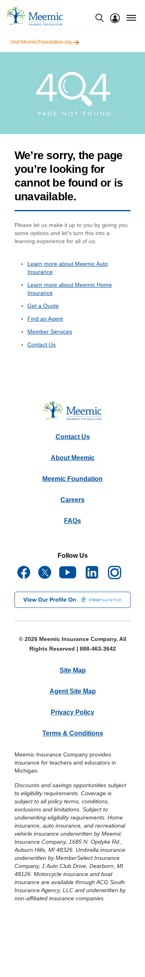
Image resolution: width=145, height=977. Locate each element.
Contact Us (41, 344)
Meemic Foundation (72, 478)
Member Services (49, 331)
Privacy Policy (72, 712)
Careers (72, 499)
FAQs (72, 520)
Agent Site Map (73, 691)
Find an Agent (45, 318)
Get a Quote (43, 306)
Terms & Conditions (72, 733)
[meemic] (34, 15)
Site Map (73, 670)
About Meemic (73, 457)
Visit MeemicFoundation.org (41, 42)
